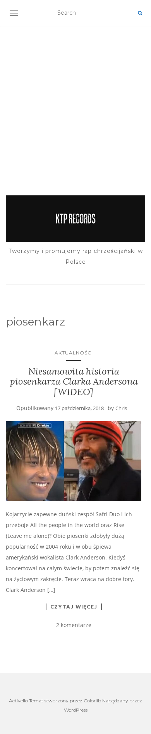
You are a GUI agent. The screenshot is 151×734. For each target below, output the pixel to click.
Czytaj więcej (73, 606)
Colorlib (92, 700)
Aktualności (74, 353)
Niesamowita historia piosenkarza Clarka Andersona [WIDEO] (74, 381)
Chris (121, 408)
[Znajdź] (140, 13)
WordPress (76, 710)
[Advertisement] (75, 101)
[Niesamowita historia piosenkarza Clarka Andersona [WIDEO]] (73, 461)
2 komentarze (73, 625)
